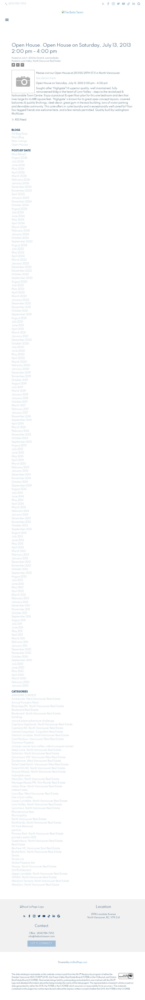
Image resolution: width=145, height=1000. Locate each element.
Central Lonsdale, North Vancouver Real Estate (40, 735)
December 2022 (22, 267)
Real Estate (18, 844)
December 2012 (21, 562)
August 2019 (19, 383)
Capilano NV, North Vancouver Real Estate (37, 728)
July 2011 (17, 624)
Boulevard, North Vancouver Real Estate (36, 713)
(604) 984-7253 (17, 3)
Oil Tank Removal (22, 826)
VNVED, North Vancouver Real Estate (34, 877)
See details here (46, 78)
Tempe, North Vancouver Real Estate (34, 866)
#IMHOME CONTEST (24, 695)
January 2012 (20, 602)
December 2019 (21, 372)
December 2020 (22, 340)
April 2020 (18, 358)
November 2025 (22, 190)
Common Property (23, 742)
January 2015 (20, 471)
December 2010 (21, 649)
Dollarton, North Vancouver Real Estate (35, 753)
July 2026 (18, 161)
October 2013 (20, 525)
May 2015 (18, 456)
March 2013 (19, 551)
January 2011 (19, 646)
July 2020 (18, 347)
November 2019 (21, 376)
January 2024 (20, 234)
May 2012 (17, 587)
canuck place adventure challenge (33, 721)
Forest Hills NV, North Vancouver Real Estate (38, 768)
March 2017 (19, 405)
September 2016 (22, 420)
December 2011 (21, 605)
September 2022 (22, 278)
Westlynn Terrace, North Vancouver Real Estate (40, 881)
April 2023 (18, 256)
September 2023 (22, 241)
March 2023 (19, 260)
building (17, 717)
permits (16, 830)
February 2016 (20, 431)
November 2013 (21, 522)
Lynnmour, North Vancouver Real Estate (36, 808)
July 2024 (18, 212)
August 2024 (19, 209)
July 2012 (17, 580)
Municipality (19, 815)
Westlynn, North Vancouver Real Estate (35, 884)
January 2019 (20, 394)
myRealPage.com (78, 962)
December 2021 (21, 303)
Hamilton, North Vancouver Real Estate (35, 779)
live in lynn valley (22, 797)
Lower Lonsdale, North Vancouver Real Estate (39, 801)
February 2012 (20, 598)
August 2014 (19, 489)
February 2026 (21, 180)
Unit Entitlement (21, 870)
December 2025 (22, 187)
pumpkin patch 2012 (24, 837)
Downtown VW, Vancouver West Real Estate (39, 757)
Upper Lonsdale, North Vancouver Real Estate (39, 874)
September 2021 (22, 314)
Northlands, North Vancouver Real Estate (36, 822)
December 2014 (21, 474)
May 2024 (18, 219)
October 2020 (20, 343)
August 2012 (19, 576)
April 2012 (18, 591)
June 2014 (18, 496)
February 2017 (20, 409)
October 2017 (20, 402)
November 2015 (21, 434)
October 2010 (20, 656)
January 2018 (20, 398)
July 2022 (18, 285)
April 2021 (18, 329)
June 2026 (18, 165)
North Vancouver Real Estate (29, 819)
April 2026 (18, 172)
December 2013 (21, 518)
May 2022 (18, 289)
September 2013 (22, 529)
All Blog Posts (19, 134)
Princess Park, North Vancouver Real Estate (37, 833)
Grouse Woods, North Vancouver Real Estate (39, 772)
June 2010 (18, 667)
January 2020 (20, 369)
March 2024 (19, 227)
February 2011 (20, 642)
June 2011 (17, 627)
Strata (15, 855)
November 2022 (22, 271)
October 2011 (19, 613)
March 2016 (19, 427)
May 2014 (17, 500)
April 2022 (18, 292)
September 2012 (22, 573)
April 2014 (18, 504)
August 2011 (19, 620)
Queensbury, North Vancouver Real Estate (37, 841)
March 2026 (19, 176)
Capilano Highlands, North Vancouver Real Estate (42, 724)
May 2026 (18, 169)
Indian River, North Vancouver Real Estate (37, 786)
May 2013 (17, 544)
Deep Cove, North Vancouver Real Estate (36, 750)
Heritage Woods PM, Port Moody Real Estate (38, 783)
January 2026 (20, 183)
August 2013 (19, 533)
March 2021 (19, 332)
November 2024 (22, 201)
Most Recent (19, 154)
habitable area (21, 775)
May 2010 (18, 671)
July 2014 (17, 493)
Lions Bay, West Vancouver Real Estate (35, 793)
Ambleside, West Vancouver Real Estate (36, 699)
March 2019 (19, 391)
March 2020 (19, 362)
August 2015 (19, 445)
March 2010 (19, 678)
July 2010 (17, 664)
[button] (15, 3)
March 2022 (19, 296)
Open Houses (20, 145)
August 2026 (19, 158)
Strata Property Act (23, 863)
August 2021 (19, 318)
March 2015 (19, 463)
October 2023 (20, 238)
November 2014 (21, 478)
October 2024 (20, 205)
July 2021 (17, 321)
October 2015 (20, 438)
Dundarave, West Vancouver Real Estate (36, 761)
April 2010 (18, 675)
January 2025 (20, 198)
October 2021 (20, 311)
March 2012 (19, 595)
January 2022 (20, 300)
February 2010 (20, 682)
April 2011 (17, 635)
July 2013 (17, 536)
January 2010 (20, 685)
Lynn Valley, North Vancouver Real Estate (40, 61)
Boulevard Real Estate (25, 710)
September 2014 (22, 485)
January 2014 (20, 515)
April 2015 (18, 460)
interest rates (20, 790)
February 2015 (20, 467)
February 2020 (21, 365)
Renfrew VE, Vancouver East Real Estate (36, 848)
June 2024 (18, 216)
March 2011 (18, 638)
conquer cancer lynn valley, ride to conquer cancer (42, 746)
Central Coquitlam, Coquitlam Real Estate (37, 732)
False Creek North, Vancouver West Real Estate (40, 764)
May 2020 (18, 354)
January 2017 (20, 413)
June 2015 (18, 452)
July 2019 (17, 387)
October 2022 (20, 274)
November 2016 (21, 416)
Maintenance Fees (23, 812)
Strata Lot (18, 859)
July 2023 (18, 249)
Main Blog (18, 137)
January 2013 (20, 558)
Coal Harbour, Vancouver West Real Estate (38, 739)
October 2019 (20, 380)
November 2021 (21, 307)
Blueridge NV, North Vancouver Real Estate (38, 706)
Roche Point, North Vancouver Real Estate (37, 852)
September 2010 (22, 660)
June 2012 (18, 584)
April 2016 (18, 423)
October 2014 (20, 482)
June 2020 (18, 351)
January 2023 (20, 263)
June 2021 (18, 325)
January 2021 (20, 336)
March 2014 (19, 507)
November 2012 (21, 565)
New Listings (19, 141)
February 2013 (20, 554)
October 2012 (20, 569)
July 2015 (17, 449)
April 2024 (18, 223)
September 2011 (21, 616)
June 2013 (18, 540)
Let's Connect (41, 943)
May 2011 (17, 631)
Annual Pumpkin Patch (25, 702)
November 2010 (21, 653)
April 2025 (18, 194)
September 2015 (22, 442)
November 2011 (21, 609)
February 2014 (20, 511)
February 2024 (21, 230)
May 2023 (18, 252)
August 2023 (19, 245)
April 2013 (18, 547)
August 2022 (19, 282)
